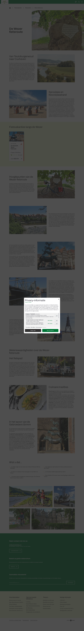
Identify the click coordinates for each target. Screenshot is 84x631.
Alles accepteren (50, 330)
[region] (42, 320)
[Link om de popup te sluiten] (58, 299)
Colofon (26, 302)
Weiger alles (33, 330)
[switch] (56, 316)
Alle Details (50, 320)
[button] (55, 316)
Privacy (30, 302)
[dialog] (42, 315)
